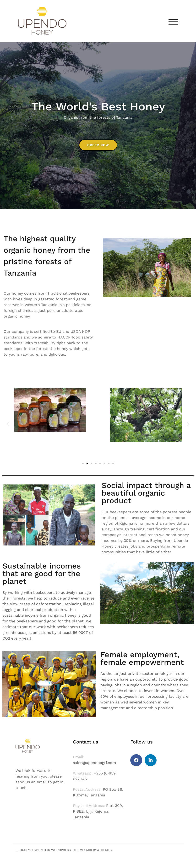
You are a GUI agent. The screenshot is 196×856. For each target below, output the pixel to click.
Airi (89, 850)
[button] (8, 424)
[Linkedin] (151, 760)
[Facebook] (136, 760)
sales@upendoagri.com (94, 762)
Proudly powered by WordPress (43, 850)
